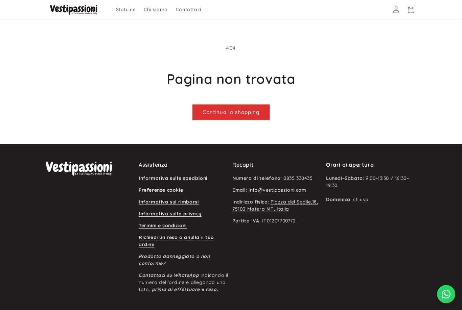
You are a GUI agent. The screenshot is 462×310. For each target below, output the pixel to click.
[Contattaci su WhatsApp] (446, 294)
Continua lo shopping (231, 112)
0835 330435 (298, 178)
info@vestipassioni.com (277, 190)
